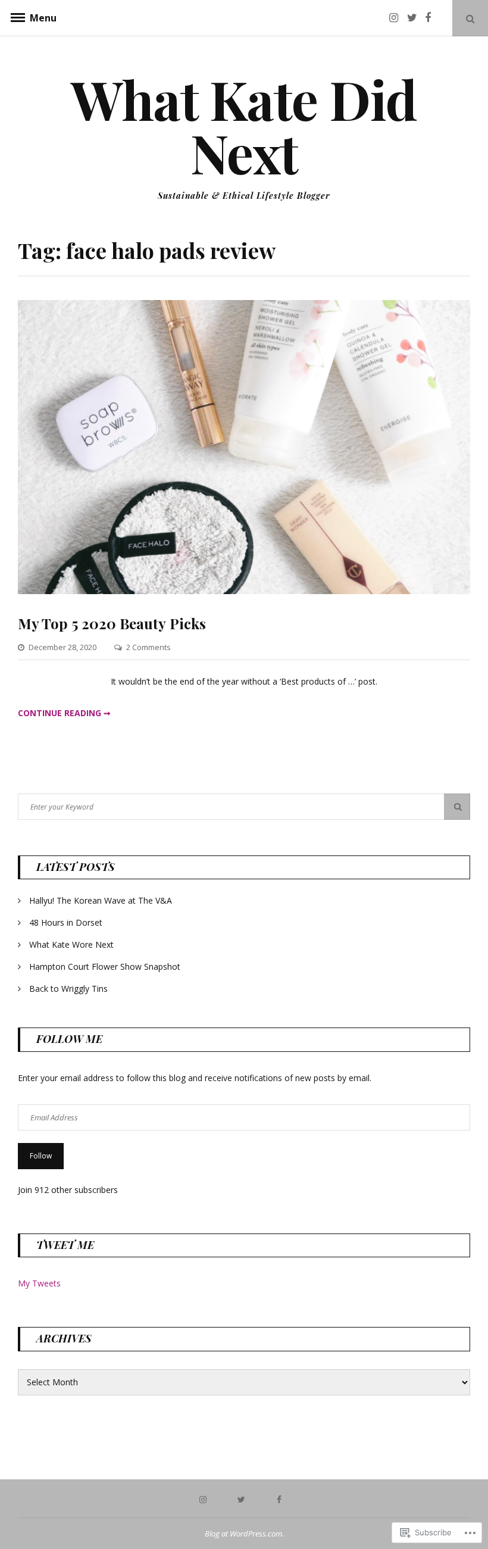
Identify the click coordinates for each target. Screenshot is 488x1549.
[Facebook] (432, 17)
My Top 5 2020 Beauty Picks (112, 623)
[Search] (457, 807)
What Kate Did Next (244, 125)
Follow (41, 1156)
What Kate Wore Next (71, 944)
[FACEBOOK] (282, 1498)
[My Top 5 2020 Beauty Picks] (244, 591)
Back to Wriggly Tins (68, 988)
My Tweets (39, 1283)
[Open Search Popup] (470, 18)
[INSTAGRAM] (206, 1498)
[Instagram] (397, 17)
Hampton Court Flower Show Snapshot (104, 966)
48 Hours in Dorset (65, 922)
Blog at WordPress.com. (244, 1533)
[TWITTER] (244, 1498)
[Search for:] (244, 806)
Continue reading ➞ (64, 713)
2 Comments (148, 647)
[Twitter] (415, 17)
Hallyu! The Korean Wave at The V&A (100, 900)
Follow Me (69, 1039)
